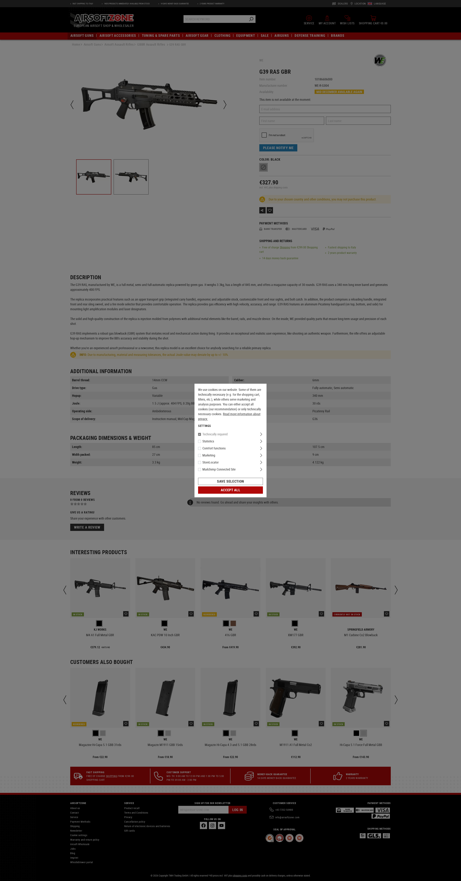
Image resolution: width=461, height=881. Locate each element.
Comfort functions (214, 448)
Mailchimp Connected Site (219, 469)
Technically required (215, 434)
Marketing (208, 455)
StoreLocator (210, 462)
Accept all (230, 490)
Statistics (208, 441)
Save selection (230, 481)
